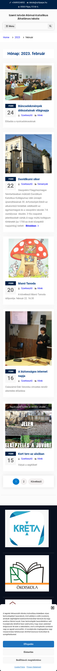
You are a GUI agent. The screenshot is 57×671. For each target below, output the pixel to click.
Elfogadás (28, 644)
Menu (11, 26)
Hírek (40, 115)
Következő (36, 481)
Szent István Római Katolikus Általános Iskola (28, 16)
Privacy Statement (34, 667)
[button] (52, 607)
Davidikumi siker (29, 179)
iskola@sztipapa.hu (38, 2)
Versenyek (42, 184)
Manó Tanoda (27, 283)
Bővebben (31, 225)
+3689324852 (18, 2)
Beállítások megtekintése (28, 660)
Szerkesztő (26, 115)
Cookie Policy (19, 667)
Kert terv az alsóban (31, 454)
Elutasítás (28, 652)
